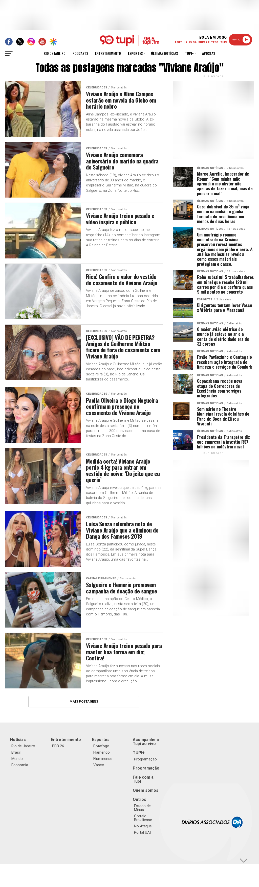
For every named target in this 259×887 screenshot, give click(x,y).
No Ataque (143, 826)
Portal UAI (142, 832)
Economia (19, 765)
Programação (145, 759)
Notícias (18, 739)
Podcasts (80, 53)
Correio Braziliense (143, 818)
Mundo (17, 758)
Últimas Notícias (164, 53)
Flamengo (101, 752)
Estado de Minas (142, 808)
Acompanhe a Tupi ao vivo (146, 741)
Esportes (135, 53)
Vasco (98, 765)
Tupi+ (189, 53)
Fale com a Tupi (143, 779)
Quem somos (145, 790)
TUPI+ (139, 752)
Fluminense (102, 758)
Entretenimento (108, 53)
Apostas (208, 53)
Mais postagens (84, 701)
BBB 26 (58, 746)
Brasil (15, 752)
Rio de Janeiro (55, 53)
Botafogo (101, 746)
